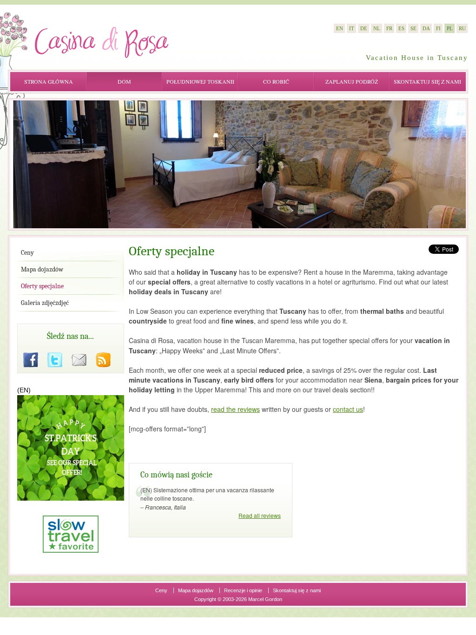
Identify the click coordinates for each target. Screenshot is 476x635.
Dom (124, 81)
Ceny (161, 590)
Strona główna (48, 81)
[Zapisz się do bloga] (103, 360)
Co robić (276, 81)
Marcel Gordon (265, 599)
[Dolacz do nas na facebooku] (31, 360)
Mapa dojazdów (195, 590)
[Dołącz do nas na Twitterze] (55, 360)
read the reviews (235, 409)
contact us (348, 409)
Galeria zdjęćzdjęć (45, 303)
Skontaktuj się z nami (427, 81)
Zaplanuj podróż (351, 81)
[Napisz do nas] (79, 360)
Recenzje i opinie (243, 590)
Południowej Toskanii (200, 81)
